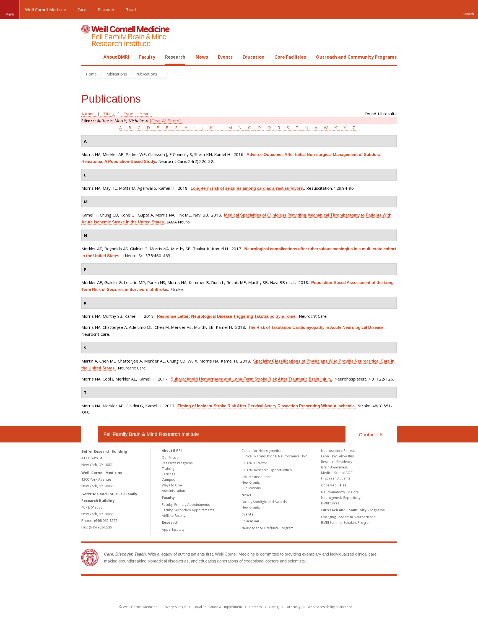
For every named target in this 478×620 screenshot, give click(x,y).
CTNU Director (255, 463)
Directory (293, 607)
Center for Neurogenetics (261, 450)
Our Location (89, 434)
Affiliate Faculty (173, 515)
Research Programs (177, 463)
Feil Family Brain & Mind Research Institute (151, 434)
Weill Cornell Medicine (45, 9)
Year (144, 113)
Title (107, 113)
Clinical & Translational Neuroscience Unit (274, 456)
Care (81, 9)
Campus (168, 479)
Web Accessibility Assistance (330, 607)
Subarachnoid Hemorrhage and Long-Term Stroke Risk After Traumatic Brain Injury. (251, 379)
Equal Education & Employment (217, 607)
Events (225, 57)
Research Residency (336, 461)
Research (175, 57)
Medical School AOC (337, 472)
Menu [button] (10, 14)
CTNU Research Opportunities (268, 470)
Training (168, 468)
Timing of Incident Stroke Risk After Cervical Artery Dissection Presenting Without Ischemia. (267, 405)
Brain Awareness (334, 467)
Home (87, 57)
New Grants (250, 482)
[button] (468, 9)
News (202, 57)
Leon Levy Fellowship (337, 456)
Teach (131, 9)
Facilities (168, 474)
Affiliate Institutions (256, 477)
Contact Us (371, 434)
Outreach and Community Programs (356, 57)
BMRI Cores (330, 503)
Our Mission (171, 457)
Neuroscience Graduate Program (267, 528)
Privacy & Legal (174, 607)
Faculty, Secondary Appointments (188, 510)
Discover (106, 9)
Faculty (147, 57)
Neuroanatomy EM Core (340, 492)
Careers (255, 607)
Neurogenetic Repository (340, 497)
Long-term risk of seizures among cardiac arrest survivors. (247, 188)
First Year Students (335, 478)
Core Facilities (290, 57)
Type (128, 113)
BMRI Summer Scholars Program (346, 522)
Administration (173, 490)
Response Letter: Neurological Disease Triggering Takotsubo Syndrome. (227, 316)
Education (253, 57)
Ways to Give (172, 485)
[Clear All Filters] (165, 120)
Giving (274, 607)
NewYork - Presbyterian (285, 586)
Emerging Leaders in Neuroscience (348, 517)
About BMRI (116, 57)
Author (87, 113)
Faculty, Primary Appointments (186, 504)
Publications (251, 488)
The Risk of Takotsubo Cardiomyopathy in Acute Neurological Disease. (316, 327)
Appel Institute (173, 529)
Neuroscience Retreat (338, 450)
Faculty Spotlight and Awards (264, 501)
